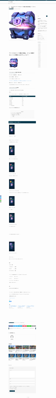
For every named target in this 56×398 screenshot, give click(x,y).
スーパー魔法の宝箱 (21, 322)
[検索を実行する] (46, 16)
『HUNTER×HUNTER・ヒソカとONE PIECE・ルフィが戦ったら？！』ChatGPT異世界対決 (42, 21)
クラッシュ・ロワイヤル (11, 322)
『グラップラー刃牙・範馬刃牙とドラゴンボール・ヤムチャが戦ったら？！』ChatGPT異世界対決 (42, 24)
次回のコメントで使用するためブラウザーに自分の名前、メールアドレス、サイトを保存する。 (20, 386)
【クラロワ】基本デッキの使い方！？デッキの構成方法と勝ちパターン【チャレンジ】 (42, 30)
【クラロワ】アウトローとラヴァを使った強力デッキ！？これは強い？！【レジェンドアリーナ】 (42, 28)
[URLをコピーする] (33, 326)
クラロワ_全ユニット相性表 (41, 38)
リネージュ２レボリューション (41, 39)
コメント (11, 370)
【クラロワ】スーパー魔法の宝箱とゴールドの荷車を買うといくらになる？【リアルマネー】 (30, 306)
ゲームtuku (11, 1)
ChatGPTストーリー (40, 35)
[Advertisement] (22, 45)
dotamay (12, 339)
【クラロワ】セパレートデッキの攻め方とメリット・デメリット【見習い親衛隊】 (42, 26)
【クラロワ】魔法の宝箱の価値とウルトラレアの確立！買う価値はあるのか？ (13, 306)
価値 (23, 322)
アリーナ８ (16, 322)
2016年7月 (39, 64)
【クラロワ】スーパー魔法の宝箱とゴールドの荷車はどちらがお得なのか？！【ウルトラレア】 (20, 80)
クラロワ (18, 322)
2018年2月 (39, 49)
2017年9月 (39, 53)
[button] (11, 326)
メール (10, 381)
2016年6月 (39, 65)
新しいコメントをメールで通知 (13, 387)
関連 (13, 116)
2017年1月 (39, 57)
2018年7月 (39, 45)
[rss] (46, 0)
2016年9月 (39, 61)
